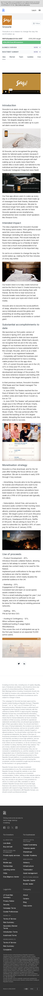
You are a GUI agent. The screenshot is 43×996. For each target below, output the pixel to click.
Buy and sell (7, 847)
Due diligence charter (11, 877)
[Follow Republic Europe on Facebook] (4, 827)
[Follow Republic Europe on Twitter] (12, 827)
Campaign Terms (9, 908)
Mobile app (7, 863)
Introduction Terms (10, 932)
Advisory (26, 863)
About (25, 895)
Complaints (7, 950)
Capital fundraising (30, 845)
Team (21, 57)
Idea (4, 57)
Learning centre (9, 870)
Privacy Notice (8, 901)
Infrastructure (28, 866)
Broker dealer (28, 884)
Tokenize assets (29, 848)
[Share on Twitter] (19, 664)
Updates (30, 57)
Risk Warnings (7, 691)
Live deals (6, 843)
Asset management (30, 873)
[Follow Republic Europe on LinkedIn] (16, 827)
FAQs (5, 873)
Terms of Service (9, 919)
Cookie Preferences (10, 912)
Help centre (27, 906)
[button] (40, 10)
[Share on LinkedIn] (24, 664)
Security (6, 905)
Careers (26, 899)
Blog (24, 902)
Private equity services (11, 855)
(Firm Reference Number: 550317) (28, 959)
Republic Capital (29, 880)
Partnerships (8, 866)
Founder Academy (30, 855)
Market (12, 57)
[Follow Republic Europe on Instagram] (8, 827)
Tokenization (28, 870)
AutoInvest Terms (9, 935)
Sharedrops (27, 852)
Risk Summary (8, 922)
